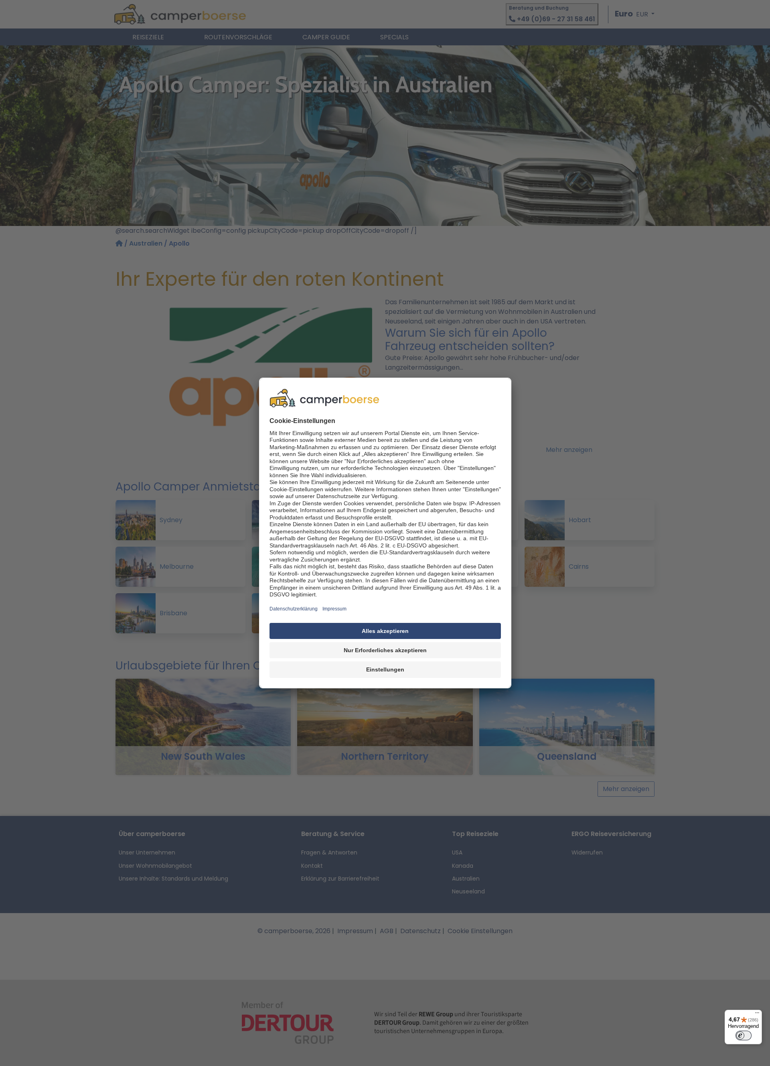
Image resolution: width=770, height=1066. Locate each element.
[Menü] (757, 1014)
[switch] (744, 1035)
